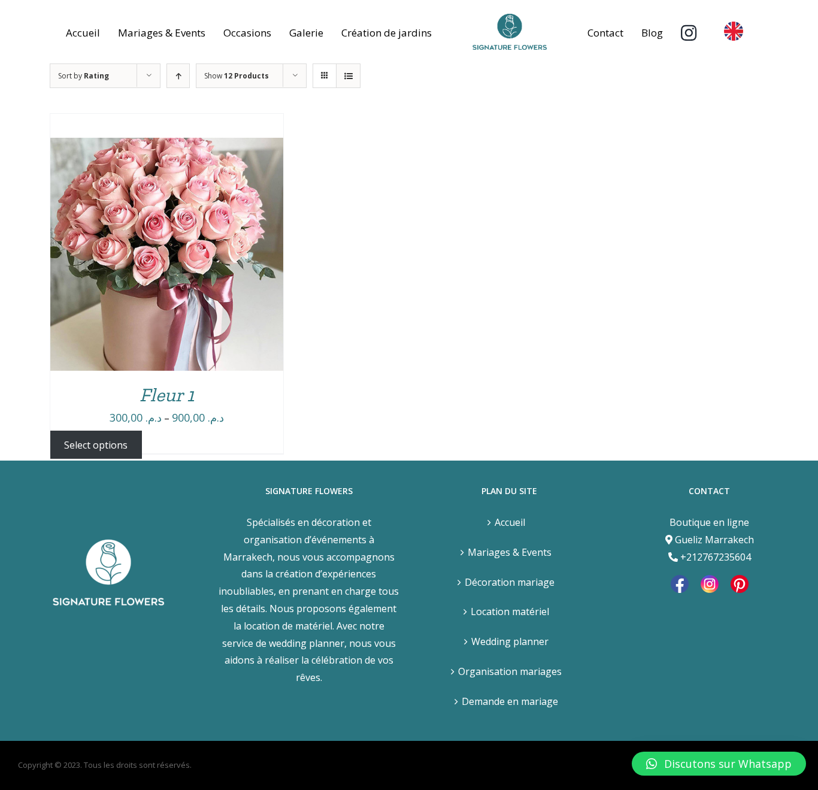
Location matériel (510, 611)
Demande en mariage (510, 701)
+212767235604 (715, 557)
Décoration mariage (510, 582)
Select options (96, 444)
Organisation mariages (510, 671)
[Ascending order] (178, 75)
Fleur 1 (167, 394)
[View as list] (348, 75)
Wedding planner (510, 641)
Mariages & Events (510, 552)
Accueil (510, 522)
